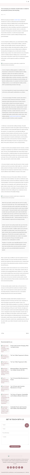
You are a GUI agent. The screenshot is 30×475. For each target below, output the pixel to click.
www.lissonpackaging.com (19, 472)
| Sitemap (27, 472)
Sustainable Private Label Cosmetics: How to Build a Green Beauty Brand (18, 407)
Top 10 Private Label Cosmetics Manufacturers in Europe (17, 387)
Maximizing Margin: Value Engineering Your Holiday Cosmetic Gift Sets (18, 369)
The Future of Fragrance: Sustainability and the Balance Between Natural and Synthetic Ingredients (19, 395)
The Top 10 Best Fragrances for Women (19, 355)
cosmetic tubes (17, 19)
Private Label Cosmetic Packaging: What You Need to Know (19, 346)
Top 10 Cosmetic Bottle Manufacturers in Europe (19, 379)
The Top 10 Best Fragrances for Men (18, 361)
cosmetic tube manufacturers (15, 116)
